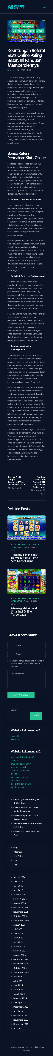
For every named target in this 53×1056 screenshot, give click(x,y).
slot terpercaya (18, 787)
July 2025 (17, 929)
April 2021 (17, 1028)
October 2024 (20, 968)
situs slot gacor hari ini (21, 764)
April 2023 (18, 1011)
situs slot (15, 760)
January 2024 (19, 1002)
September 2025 (21, 920)
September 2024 (21, 972)
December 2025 (20, 907)
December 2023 (20, 1007)
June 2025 (18, 933)
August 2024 (19, 976)
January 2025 (19, 955)
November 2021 (20, 1024)
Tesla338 (15, 739)
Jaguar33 (15, 736)
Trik (40, 31)
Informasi (28, 26)
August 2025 (19, 925)
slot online (15, 780)
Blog (16, 26)
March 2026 (19, 894)
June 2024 (18, 985)
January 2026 (19, 903)
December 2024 (20, 959)
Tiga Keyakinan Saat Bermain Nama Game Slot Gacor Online (24, 558)
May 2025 (18, 938)
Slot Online (20, 31)
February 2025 (20, 951)
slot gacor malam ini (20, 777)
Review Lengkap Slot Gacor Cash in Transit (25, 817)
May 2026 (18, 886)
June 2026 (18, 881)
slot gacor (15, 774)
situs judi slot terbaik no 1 (22, 757)
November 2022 (20, 1020)
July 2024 (17, 981)
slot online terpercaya (21, 784)
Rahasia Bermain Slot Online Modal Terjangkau (25, 809)
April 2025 (18, 942)
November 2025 (20, 912)
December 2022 (20, 1015)
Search (14, 710)
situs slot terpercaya (20, 770)
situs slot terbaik (18, 767)
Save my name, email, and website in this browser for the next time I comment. (27, 663)
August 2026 (19, 877)
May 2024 (18, 989)
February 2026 (20, 899)
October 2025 (20, 916)
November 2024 (21, 963)
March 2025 (19, 946)
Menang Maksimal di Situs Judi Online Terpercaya (24, 611)
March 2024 (19, 994)
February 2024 (20, 998)
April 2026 (18, 890)
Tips (32, 31)
